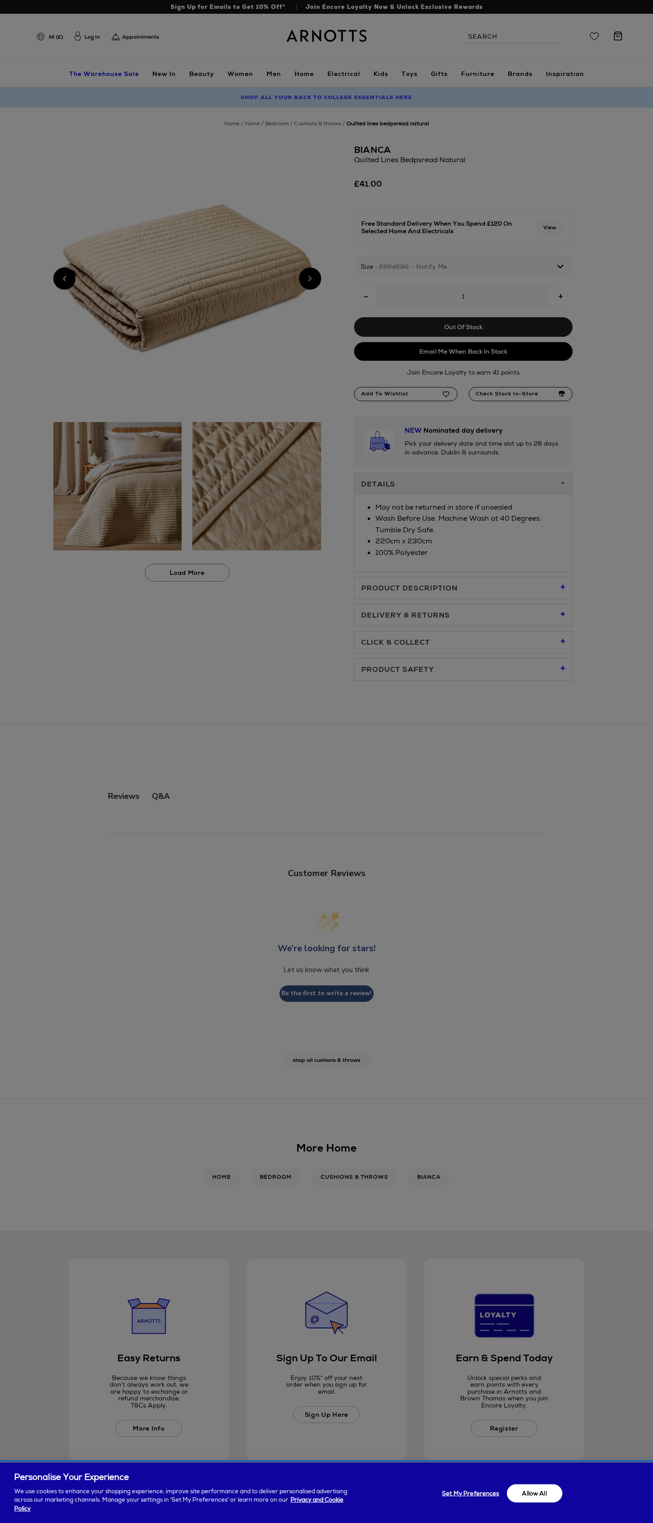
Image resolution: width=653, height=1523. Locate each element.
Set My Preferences (470, 1493)
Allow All (534, 1493)
